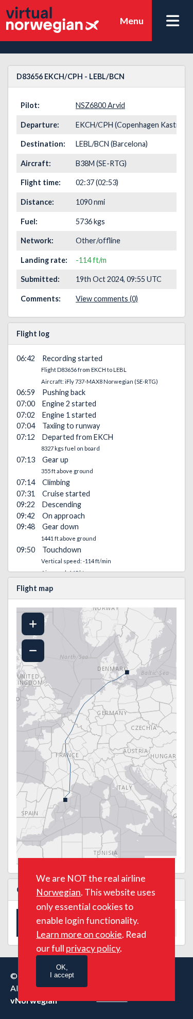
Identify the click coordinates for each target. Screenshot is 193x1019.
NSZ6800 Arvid (100, 105)
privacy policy (93, 948)
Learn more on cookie (79, 934)
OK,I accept (62, 971)
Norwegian (58, 892)
